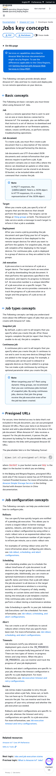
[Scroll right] (49, 8)
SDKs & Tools (8, 747)
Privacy (7, 772)
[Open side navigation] (4, 15)
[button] (10, 45)
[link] (45, 22)
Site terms (16, 772)
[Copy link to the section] (3, 95)
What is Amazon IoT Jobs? (30, 760)
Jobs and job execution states (28, 756)
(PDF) (27, 69)
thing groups (20, 217)
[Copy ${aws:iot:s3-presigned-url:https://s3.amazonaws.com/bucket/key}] (50, 457)
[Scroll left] (32, 8)
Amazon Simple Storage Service (18, 483)
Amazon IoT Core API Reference (16, 742)
